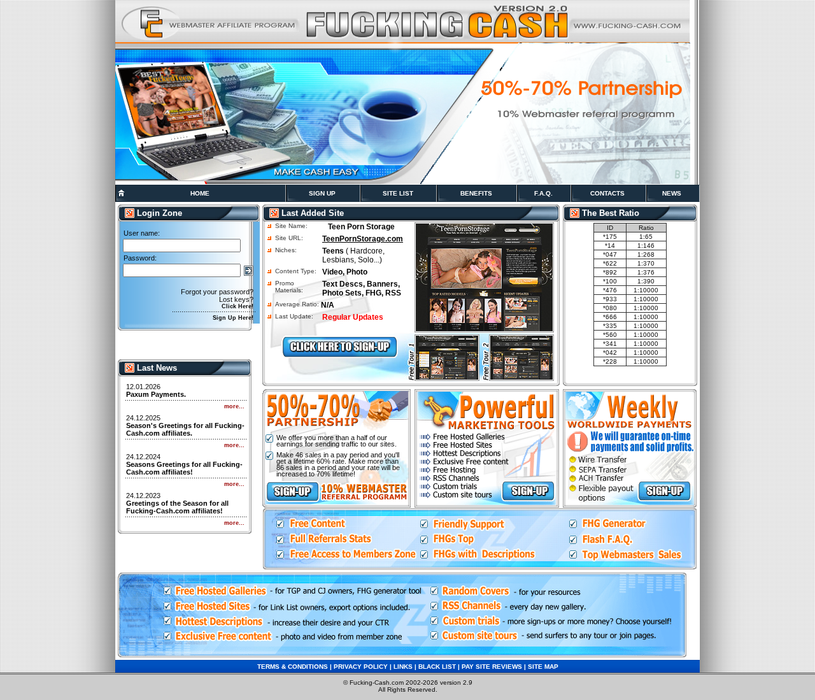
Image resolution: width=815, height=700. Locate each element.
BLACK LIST (437, 666)
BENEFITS (476, 193)
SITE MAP (543, 666)
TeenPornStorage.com (362, 238)
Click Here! (237, 306)
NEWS (671, 193)
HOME (199, 193)
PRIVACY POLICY (361, 666)
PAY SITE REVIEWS (492, 666)
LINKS (403, 666)
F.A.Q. (543, 193)
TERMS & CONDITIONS (292, 666)
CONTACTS (607, 193)
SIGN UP (322, 193)
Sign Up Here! (233, 318)
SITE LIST (398, 193)
